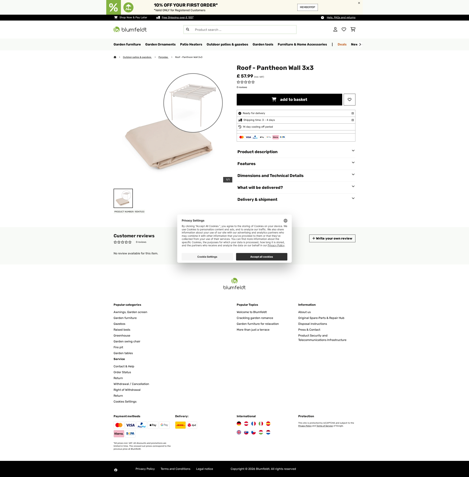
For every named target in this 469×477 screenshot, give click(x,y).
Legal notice (204, 469)
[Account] (335, 29)
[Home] (118, 57)
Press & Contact (309, 329)
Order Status (122, 372)
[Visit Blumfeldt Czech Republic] (253, 432)
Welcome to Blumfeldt (252, 312)
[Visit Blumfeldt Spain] (268, 423)
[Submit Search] (187, 29)
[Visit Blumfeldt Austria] (246, 423)
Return (118, 378)
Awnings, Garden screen (130, 312)
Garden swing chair (127, 341)
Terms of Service (324, 426)
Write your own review (333, 238)
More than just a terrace (253, 329)
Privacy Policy (305, 426)
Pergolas (163, 57)
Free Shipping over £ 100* (178, 17)
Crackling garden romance (255, 318)
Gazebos (119, 324)
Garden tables (123, 353)
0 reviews (242, 87)
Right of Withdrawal (127, 390)
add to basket (293, 99)
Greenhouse (122, 335)
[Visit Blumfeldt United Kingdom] (239, 432)
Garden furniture (125, 318)
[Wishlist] (344, 29)
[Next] (360, 44)
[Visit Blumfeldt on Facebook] (116, 470)
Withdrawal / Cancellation (131, 384)
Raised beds (122, 329)
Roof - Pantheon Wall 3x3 (188, 57)
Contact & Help (124, 366)
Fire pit (118, 347)
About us (304, 312)
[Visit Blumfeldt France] (253, 423)
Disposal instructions (312, 324)
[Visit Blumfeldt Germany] (239, 423)
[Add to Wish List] (349, 99)
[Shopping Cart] (352, 29)
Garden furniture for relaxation (258, 324)
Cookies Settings (125, 401)
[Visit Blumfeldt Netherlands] (268, 432)
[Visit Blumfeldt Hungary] (261, 432)
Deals (342, 44)
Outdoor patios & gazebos (137, 57)
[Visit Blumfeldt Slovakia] (246, 432)
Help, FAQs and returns (341, 17)
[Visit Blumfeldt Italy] (261, 423)
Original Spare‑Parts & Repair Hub (321, 318)
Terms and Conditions (175, 469)
